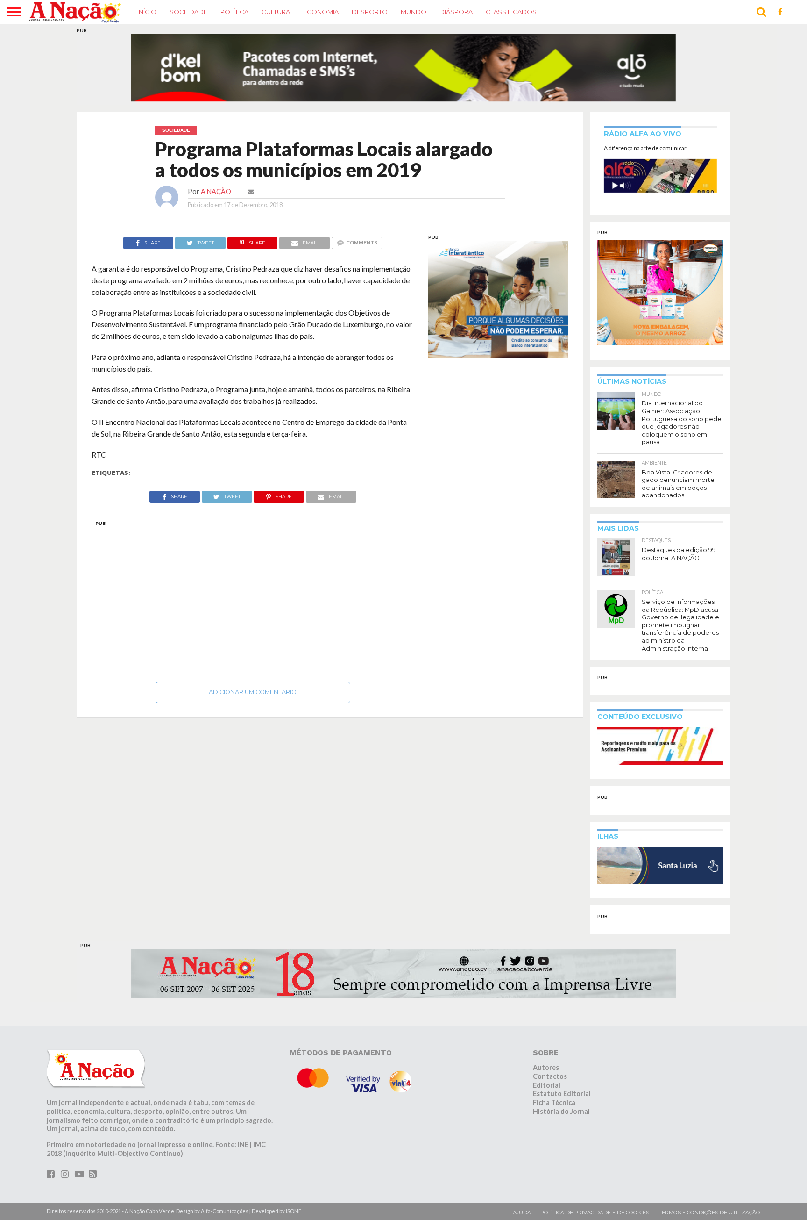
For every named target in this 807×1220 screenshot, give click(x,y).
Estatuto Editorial (562, 1076)
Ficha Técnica (554, 1085)
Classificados (511, 11)
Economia (321, 11)
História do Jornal (561, 1094)
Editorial (546, 1067)
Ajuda (522, 1194)
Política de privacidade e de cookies (594, 1194)
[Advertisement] (253, 581)
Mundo (413, 11)
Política (234, 11)
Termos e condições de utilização (709, 1194)
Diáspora (456, 11)
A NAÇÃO (216, 174)
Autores (546, 1050)
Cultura (276, 11)
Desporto (370, 11)
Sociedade (188, 11)
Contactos (550, 1058)
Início (146, 11)
